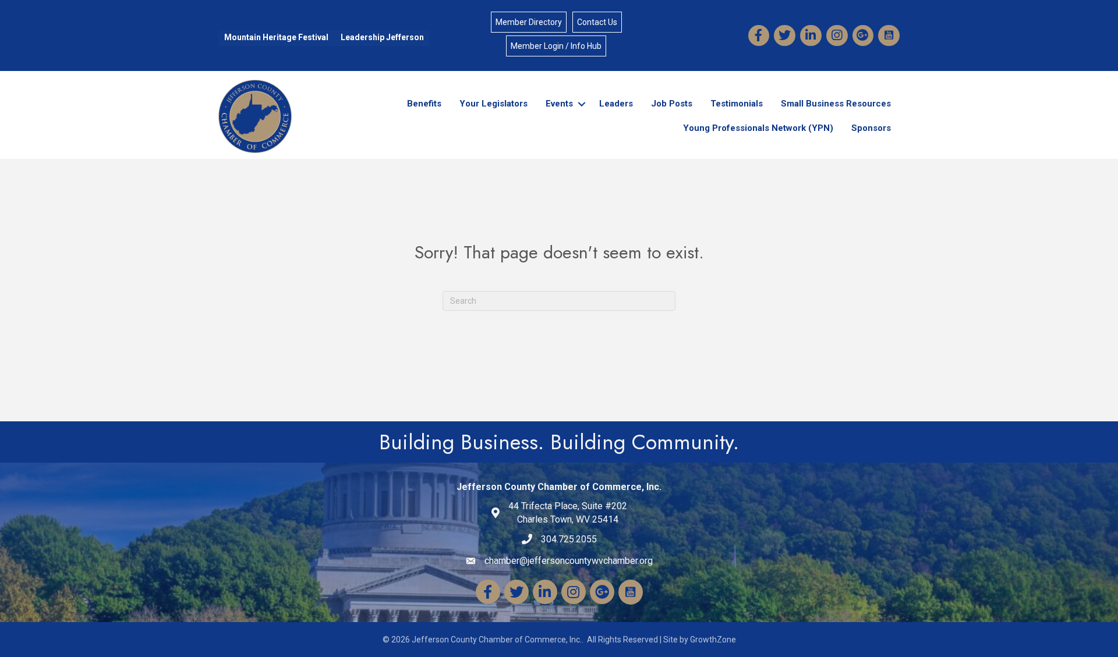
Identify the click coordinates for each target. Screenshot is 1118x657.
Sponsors (871, 128)
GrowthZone (713, 639)
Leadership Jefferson (382, 37)
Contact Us (597, 22)
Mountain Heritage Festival (276, 37)
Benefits (424, 103)
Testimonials (736, 103)
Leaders (616, 103)
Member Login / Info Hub (556, 46)
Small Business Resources (836, 103)
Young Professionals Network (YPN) (758, 128)
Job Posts (671, 103)
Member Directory (529, 22)
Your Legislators (493, 103)
